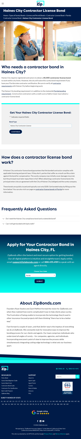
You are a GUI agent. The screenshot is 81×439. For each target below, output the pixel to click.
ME (54, 401)
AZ (7, 401)
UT (49, 404)
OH (24, 404)
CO (16, 401)
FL (28, 401)
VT (52, 404)
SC (38, 404)
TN (44, 404)
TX (47, 404)
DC (25, 401)
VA (55, 404)
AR (10, 401)
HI (33, 401)
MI (63, 401)
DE (22, 401)
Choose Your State (40, 271)
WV (61, 404)
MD (57, 401)
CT (19, 401)
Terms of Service (61, 434)
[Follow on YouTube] (43, 421)
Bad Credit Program (7, 391)
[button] (2, 3)
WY (67, 404)
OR (31, 404)
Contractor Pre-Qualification (9, 388)
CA (13, 401)
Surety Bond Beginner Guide (9, 380)
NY (15, 404)
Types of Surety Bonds (17, 15)
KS (45, 401)
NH (6, 404)
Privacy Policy (48, 434)
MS (69, 401)
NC (18, 404)
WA (58, 404)
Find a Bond (4, 378)
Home (5, 15)
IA (42, 401)
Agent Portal (32, 383)
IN (40, 401)
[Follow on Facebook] (38, 421)
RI (36, 404)
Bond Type (13, 122)
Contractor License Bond (55, 15)
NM (12, 404)
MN (66, 401)
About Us (31, 378)
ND (21, 404)
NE (79, 401)
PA (33, 404)
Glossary (30, 391)
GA (31, 401)
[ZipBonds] (40, 3)
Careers (30, 385)
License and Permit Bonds (35, 15)
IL (38, 401)
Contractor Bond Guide (8, 385)
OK (28, 404)
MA (60, 401)
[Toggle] (3, 219)
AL (2, 401)
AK (5, 401)
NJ (9, 404)
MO (72, 401)
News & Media (32, 388)
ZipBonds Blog (5, 393)
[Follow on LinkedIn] (40, 421)
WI (64, 404)
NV (3, 404)
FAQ (29, 393)
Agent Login (31, 380)
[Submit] (78, 377)
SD (41, 404)
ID (35, 401)
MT (76, 401)
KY (48, 401)
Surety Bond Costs (6, 383)
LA (51, 401)
